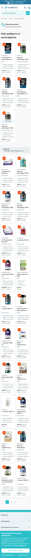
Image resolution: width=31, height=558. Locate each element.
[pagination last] (23, 502)
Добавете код (16, 3)
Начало (5, 18)
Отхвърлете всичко (8, 555)
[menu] (2, 7)
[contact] (25, 8)
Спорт (11, 18)
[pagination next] (19, 502)
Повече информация (20, 545)
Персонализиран (23, 555)
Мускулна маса (19, 18)
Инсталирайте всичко (15, 550)
